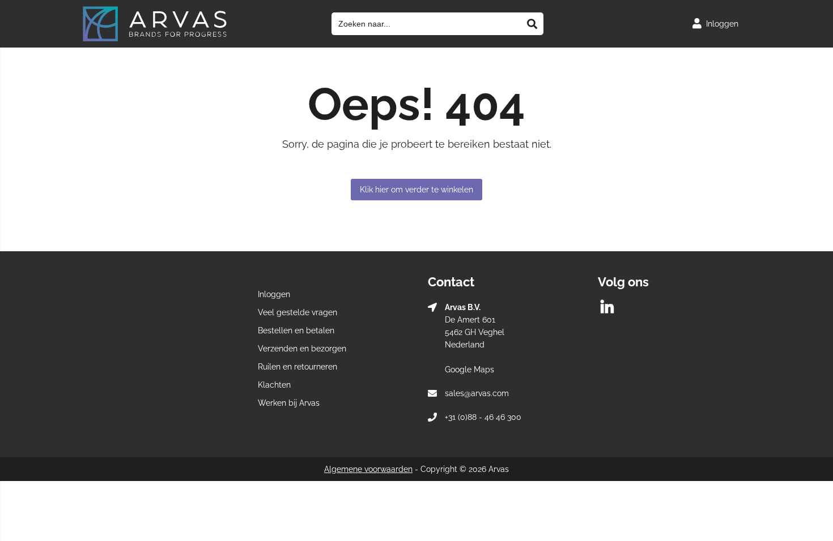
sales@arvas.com (477, 393)
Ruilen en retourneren (297, 366)
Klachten (274, 384)
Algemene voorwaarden (368, 469)
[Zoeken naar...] (532, 23)
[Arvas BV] (154, 39)
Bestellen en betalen (296, 330)
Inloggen (274, 294)
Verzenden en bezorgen (302, 348)
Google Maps (469, 369)
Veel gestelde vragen (297, 312)
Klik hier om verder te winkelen (416, 189)
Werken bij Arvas (289, 402)
